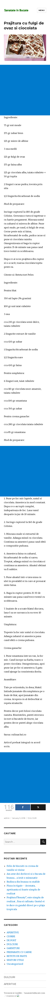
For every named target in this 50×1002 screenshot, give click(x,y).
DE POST (11, 940)
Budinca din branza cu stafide (23, 881)
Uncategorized (15, 964)
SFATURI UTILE (15, 960)
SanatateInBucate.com (34, 993)
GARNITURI (13, 948)
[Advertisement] (25, 90)
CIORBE (11, 936)
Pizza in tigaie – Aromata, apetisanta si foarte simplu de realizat (23, 889)
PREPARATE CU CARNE (19, 952)
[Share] (22, 807)
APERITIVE (13, 932)
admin (7, 818)
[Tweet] (38, 807)
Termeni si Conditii (13, 993)
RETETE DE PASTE (17, 956)
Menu (42, 10)
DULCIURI (32, 818)
